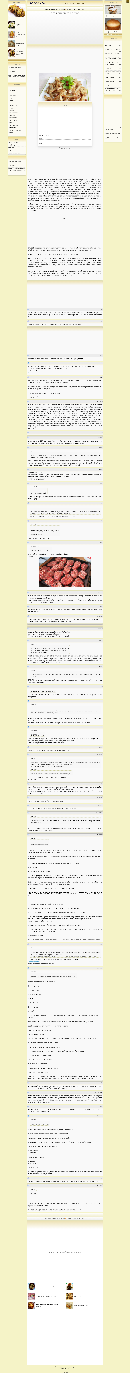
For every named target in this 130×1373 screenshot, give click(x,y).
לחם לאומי (13, 95)
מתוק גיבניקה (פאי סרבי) (113, 16)
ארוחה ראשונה (14, 113)
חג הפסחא (13, 103)
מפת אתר (65, 1372)
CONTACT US (65, 1369)
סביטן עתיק (11, 71)
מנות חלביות (13, 120)
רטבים (12, 123)
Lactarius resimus (34, 962)
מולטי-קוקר (13, 128)
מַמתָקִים (12, 108)
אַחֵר (11, 132)
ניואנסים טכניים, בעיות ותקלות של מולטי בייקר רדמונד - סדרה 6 (16, 76)
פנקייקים (12, 98)
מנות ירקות (13, 115)
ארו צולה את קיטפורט (110, 85)
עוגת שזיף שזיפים (109, 77)
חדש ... (84, 3)
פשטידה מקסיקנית (110, 81)
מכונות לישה (108, 45)
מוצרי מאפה (13, 93)
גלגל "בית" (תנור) (113, 32)
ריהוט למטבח (108, 42)
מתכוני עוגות (13, 105)
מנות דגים (12, 110)
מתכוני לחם (13, 90)
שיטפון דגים (108, 68)
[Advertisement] (66, 29)
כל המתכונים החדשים (17, 60)
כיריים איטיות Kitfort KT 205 (112, 49)
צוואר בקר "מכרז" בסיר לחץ (112, 53)
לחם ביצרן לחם (14, 88)
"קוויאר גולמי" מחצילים (14, 67)
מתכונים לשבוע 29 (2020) (15, 153)
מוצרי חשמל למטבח (15, 130)
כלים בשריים (13, 118)
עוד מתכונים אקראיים (113, 34)
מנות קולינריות (14, 125)
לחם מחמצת (13, 100)
